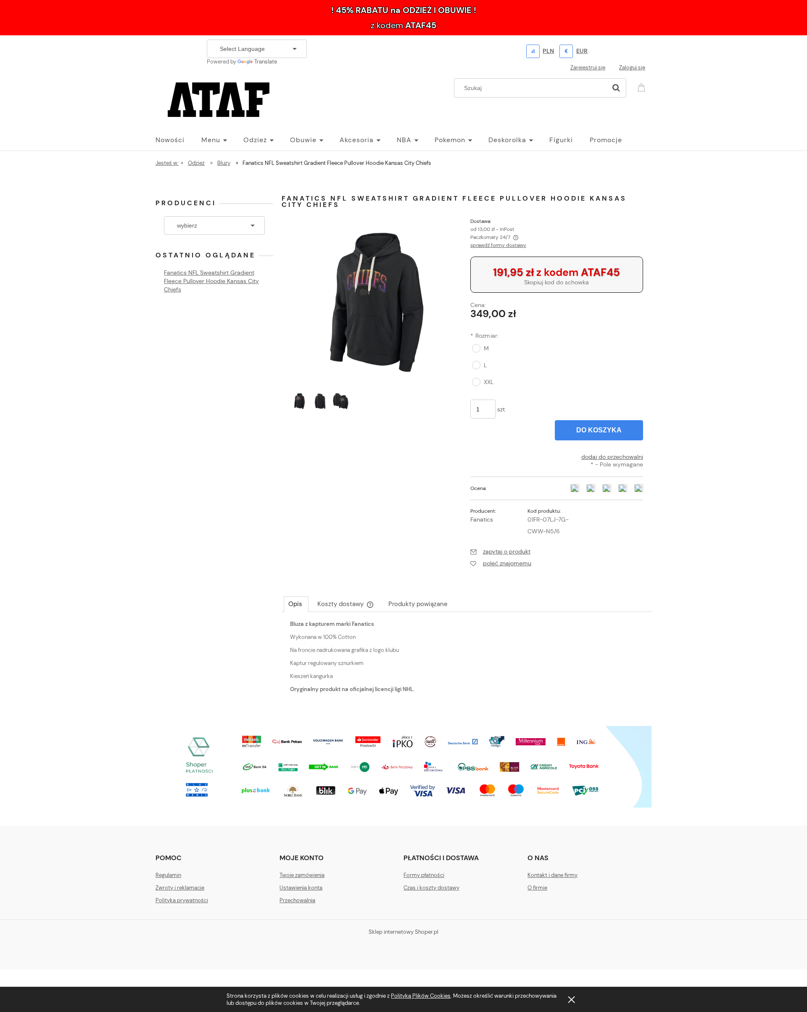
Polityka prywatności (182, 900)
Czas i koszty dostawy (431, 887)
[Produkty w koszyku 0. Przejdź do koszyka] (642, 86)
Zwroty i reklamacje (180, 887)
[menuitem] (178, 140)
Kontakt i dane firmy (552, 875)
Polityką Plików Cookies (421, 995)
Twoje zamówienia (302, 875)
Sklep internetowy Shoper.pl (403, 931)
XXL (488, 382)
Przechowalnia (297, 900)
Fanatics (481, 519)
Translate (265, 61)
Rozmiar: (484, 335)
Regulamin (168, 875)
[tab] (296, 604)
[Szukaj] (616, 88)
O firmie (537, 887)
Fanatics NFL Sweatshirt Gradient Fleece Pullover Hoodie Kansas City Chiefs (211, 281)
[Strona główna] (219, 98)
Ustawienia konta (301, 887)
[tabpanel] (466, 663)
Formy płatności (424, 875)
